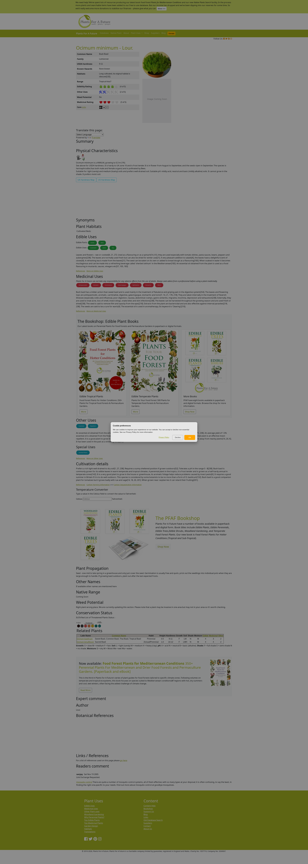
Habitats (88, 828)
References (80, 271)
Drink (104, 248)
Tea (113, 248)
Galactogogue (122, 285)
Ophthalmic (135, 285)
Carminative (108, 285)
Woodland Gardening (94, 814)
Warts (159, 285)
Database (104, 33)
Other (220, 636)
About (126, 33)
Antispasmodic (83, 285)
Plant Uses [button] (136, 33)
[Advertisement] (220, 92)
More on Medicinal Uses (96, 311)
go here (123, 760)
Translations (89, 831)
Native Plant (116, 33)
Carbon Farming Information (98, 485)
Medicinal (213, 636)
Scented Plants (83, 452)
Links (146, 817)
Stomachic (148, 285)
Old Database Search (153, 820)
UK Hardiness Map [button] (86, 180)
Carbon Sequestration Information (128, 485)
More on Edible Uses (95, 271)
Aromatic (96, 285)
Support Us (149, 811)
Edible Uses (89, 805)
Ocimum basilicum (85, 639)
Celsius (79, 499)
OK (190, 437)
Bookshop (148, 808)
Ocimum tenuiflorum (85, 642)
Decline (178, 437)
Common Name (119, 636)
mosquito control (84, 782)
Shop (146, 33)
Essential (81, 426)
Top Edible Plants (92, 820)
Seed (102, 243)
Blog (163, 33)
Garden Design (91, 826)
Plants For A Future (86, 33)
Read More (85, 690)
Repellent (93, 426)
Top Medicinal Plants (93, 823)
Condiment (93, 248)
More (83, 411)
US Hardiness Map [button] (106, 180)
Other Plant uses (91, 811)
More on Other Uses (95, 458)
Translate (96, 137)
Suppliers (155, 33)
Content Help (150, 805)
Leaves (92, 243)
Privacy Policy (164, 437)
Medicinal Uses (91, 808)
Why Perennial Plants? (94, 817)
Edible (205, 636)
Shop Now (189, 411)
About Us (148, 828)
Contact (147, 826)
